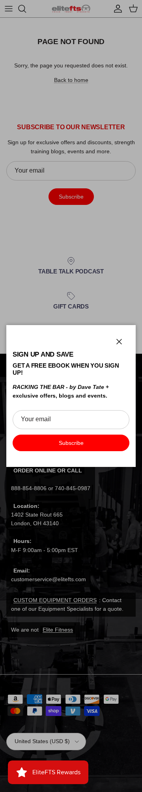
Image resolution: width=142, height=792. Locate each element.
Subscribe (71, 443)
